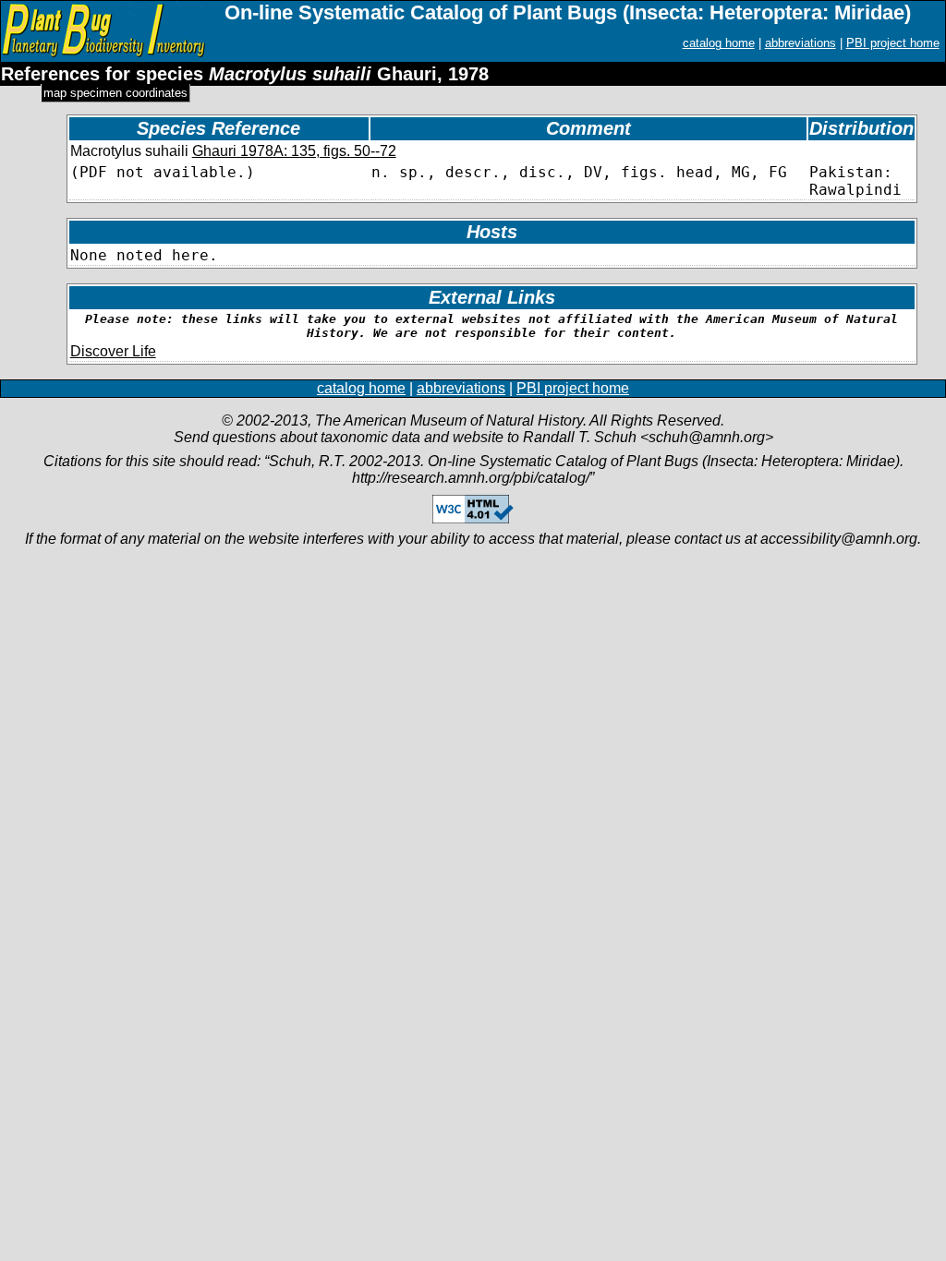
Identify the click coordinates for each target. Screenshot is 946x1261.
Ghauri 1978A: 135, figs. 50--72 (294, 151)
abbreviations (800, 43)
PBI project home (893, 43)
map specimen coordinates (115, 93)
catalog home (719, 43)
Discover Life (113, 351)
